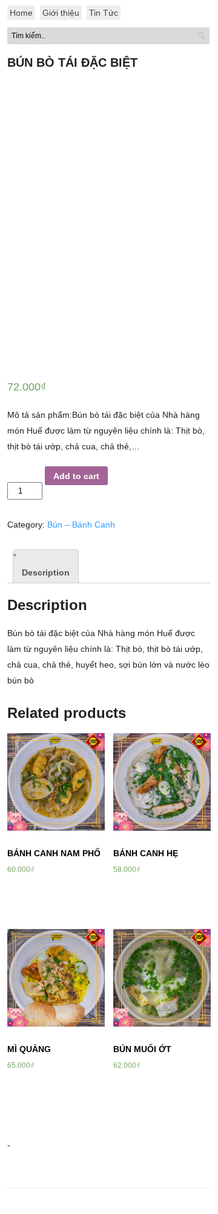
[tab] (46, 566)
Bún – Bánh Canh (81, 524)
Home (21, 13)
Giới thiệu (60, 13)
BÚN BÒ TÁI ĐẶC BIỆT (72, 62)
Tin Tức (103, 13)
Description (46, 572)
